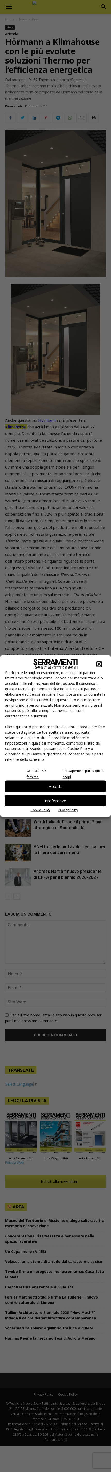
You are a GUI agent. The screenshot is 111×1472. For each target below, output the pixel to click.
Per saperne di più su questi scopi (83, 773)
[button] (99, 664)
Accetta (55, 786)
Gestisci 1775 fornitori (36, 773)
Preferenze (55, 800)
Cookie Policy (40, 810)
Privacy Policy (68, 810)
